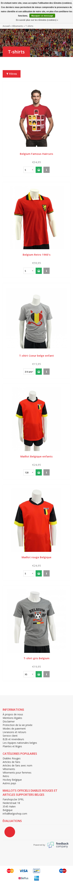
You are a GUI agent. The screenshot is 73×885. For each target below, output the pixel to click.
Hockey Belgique (12, 779)
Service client (10, 735)
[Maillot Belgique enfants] (36, 419)
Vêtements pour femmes (17, 772)
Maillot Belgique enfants (36, 456)
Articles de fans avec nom (17, 765)
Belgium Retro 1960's (36, 254)
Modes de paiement (14, 728)
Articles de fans (11, 762)
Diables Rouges (12, 758)
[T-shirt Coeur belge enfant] (36, 318)
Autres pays (9, 783)
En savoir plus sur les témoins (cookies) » (37, 20)
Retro (6, 776)
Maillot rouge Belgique (36, 557)
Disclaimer (9, 721)
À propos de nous (13, 714)
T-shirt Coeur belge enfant (36, 355)
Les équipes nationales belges (20, 742)
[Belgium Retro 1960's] (36, 217)
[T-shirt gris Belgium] (36, 620)
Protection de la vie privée (17, 725)
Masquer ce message (42, 16)
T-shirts (29, 26)
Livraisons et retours (14, 732)
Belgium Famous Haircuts (36, 153)
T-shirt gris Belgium (36, 658)
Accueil (6, 26)
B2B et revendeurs (13, 739)
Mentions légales (12, 718)
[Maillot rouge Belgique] (36, 519)
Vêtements (17, 26)
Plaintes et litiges (12, 746)
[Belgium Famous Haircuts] (36, 116)
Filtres (13, 73)
